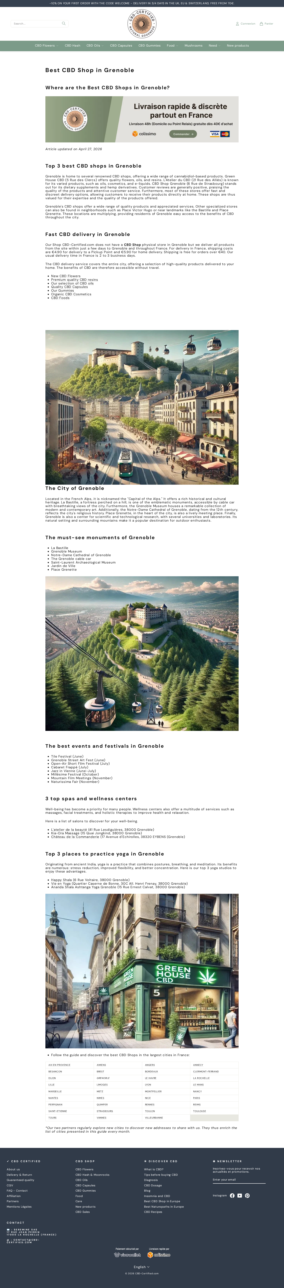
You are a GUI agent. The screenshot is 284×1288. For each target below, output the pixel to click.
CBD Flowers (45, 45)
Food (171, 45)
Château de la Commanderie (75, 837)
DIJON (52, 1078)
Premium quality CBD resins (74, 280)
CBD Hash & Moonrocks (93, 1174)
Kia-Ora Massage (65, 833)
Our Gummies (62, 290)
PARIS (196, 1098)
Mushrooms (194, 45)
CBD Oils (93, 45)
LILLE (51, 1084)
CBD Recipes (153, 1212)
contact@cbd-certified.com (23, 1241)
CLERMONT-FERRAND (206, 1071)
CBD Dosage (153, 1185)
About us (13, 1169)
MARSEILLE (55, 1091)
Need (213, 45)
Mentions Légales (19, 1206)
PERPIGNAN (55, 1104)
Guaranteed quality (20, 1180)
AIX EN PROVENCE (59, 1065)
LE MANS (198, 1084)
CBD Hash (72, 45)
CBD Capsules (121, 45)
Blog (147, 1190)
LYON (148, 1084)
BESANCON (55, 1071)
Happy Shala (61, 880)
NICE (148, 1098)
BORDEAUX (151, 1071)
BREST (100, 1071)
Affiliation (14, 1196)
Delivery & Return (19, 1174)
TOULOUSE (199, 1111)
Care (79, 1201)
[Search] (63, 23)
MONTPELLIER (153, 1091)
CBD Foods (60, 298)
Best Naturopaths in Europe (164, 1206)
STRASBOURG (105, 1111)
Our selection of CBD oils (72, 283)
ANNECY (198, 1065)
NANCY (197, 1091)
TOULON (150, 1111)
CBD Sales (83, 1212)
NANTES (53, 1098)
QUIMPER (102, 1104)
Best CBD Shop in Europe (162, 1201)
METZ (100, 1091)
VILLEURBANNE (154, 1117)
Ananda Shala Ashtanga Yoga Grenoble (83, 887)
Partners (13, 1201)
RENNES (150, 1104)
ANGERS (150, 1065)
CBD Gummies (150, 45)
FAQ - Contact (17, 1190)
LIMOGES (102, 1084)
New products (238, 45)
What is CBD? (154, 1169)
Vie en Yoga (61, 883)
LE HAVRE (151, 1078)
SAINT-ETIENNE (57, 1111)
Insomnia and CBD (157, 1196)
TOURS (52, 1117)
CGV (10, 1185)
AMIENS (101, 1065)
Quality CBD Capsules (69, 287)
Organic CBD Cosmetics (71, 294)
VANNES (101, 1117)
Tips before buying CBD (161, 1174)
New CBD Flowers (66, 276)
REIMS (197, 1104)
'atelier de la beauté (70, 829)
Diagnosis (151, 1180)
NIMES (100, 1098)
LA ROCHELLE (201, 1078)
